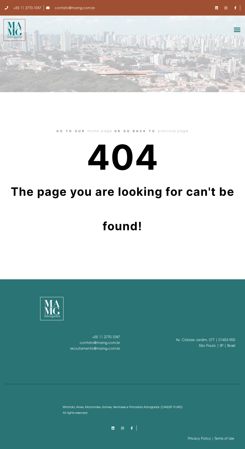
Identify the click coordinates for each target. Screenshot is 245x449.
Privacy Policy (199, 438)
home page (100, 131)
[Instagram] (226, 7)
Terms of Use (224, 438)
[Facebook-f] (235, 7)
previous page (173, 131)
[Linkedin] (216, 7)
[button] (237, 30)
